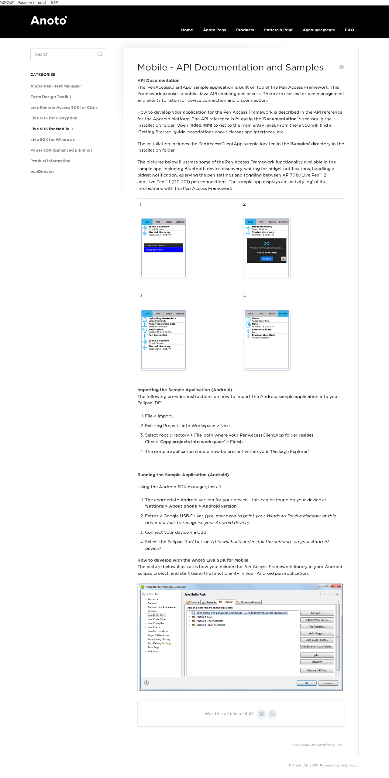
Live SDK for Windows (52, 139)
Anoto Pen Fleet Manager (55, 86)
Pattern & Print (278, 30)
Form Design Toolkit (50, 96)
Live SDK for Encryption (53, 118)
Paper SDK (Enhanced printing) (61, 150)
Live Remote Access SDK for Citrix (64, 107)
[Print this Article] (341, 67)
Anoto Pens (214, 30)
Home (187, 30)
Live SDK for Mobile (50, 129)
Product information (50, 161)
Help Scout (350, 765)
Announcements (319, 30)
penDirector (42, 171)
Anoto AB (300, 765)
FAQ (349, 30)
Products (245, 30)
